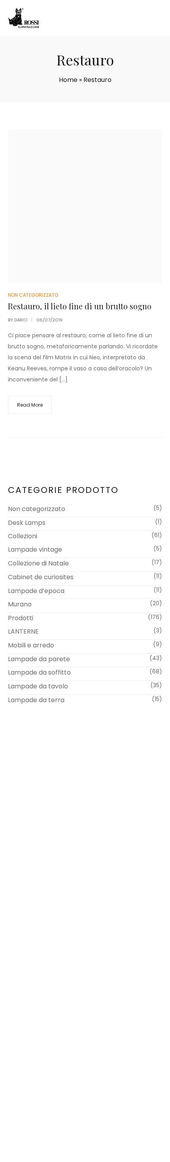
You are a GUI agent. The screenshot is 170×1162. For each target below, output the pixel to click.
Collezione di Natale (38, 563)
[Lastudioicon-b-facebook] (75, 1130)
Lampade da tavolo (38, 686)
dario (20, 320)
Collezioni (22, 536)
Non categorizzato (36, 508)
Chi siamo (29, 902)
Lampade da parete (39, 659)
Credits (85, 1153)
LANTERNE (23, 631)
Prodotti (20, 618)
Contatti (27, 922)
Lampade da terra (36, 700)
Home (68, 79)
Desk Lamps (26, 522)
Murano (20, 604)
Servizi (24, 912)
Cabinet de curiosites (41, 577)
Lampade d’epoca (36, 590)
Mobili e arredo (31, 645)
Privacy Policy (139, 1145)
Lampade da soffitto (39, 672)
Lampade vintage (35, 549)
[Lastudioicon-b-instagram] (95, 1130)
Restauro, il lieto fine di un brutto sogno (79, 306)
